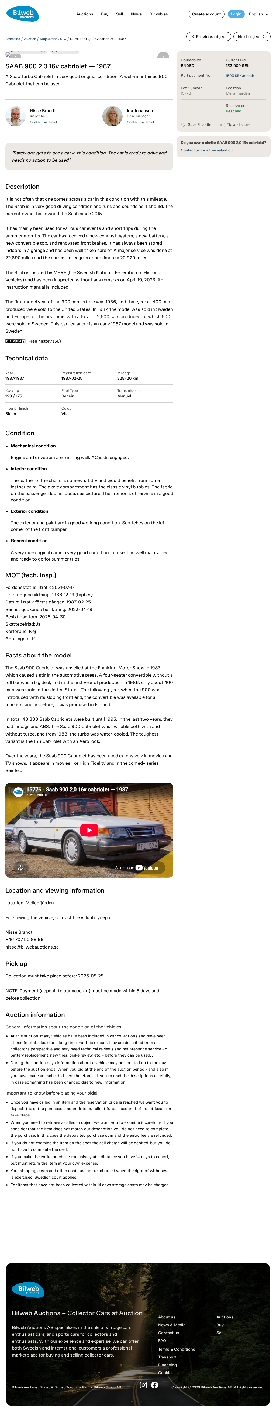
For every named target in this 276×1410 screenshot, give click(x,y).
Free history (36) (45, 341)
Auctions (84, 14)
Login (236, 14)
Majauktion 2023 (53, 39)
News (136, 14)
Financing (167, 1364)
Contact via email (43, 122)
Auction (30, 39)
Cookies (166, 1372)
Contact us (168, 1332)
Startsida (12, 39)
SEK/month (240, 75)
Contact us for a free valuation (207, 150)
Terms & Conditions (176, 1349)
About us (166, 1317)
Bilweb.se (159, 14)
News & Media (171, 1325)
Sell (119, 14)
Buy (104, 14)
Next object (252, 36)
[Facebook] (154, 1385)
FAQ (162, 1340)
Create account (206, 14)
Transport (167, 1357)
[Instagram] (143, 1385)
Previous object (209, 36)
